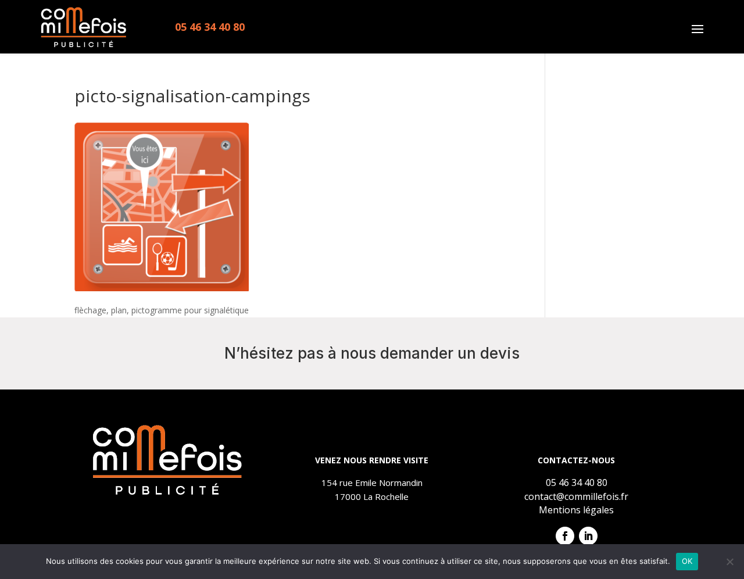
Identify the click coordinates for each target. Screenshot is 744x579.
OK (687, 561)
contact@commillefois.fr (576, 496)
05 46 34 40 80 (210, 27)
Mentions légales (576, 509)
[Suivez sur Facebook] (565, 536)
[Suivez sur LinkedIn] (588, 536)
